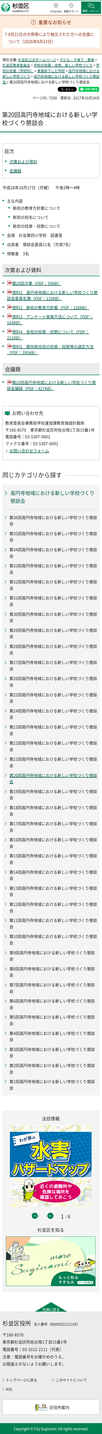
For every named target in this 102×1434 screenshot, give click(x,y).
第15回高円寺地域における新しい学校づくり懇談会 (53, 859)
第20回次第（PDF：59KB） (36, 283)
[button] (55, 8)
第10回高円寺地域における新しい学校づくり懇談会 (53, 939)
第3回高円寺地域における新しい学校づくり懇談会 (52, 1052)
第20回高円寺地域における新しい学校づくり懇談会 (53, 778)
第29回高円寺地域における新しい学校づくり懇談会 (53, 633)
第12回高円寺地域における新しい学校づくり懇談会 (53, 907)
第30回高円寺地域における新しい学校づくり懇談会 (53, 617)
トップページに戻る (21, 1379)
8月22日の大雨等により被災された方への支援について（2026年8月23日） (51, 37)
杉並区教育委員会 (16, 65)
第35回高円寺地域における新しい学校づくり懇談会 (53, 536)
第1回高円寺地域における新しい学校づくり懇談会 (52, 1084)
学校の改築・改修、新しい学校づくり (63, 65)
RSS (9, 1389)
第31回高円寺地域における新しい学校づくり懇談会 (53, 601)
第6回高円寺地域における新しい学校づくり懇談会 (52, 1004)
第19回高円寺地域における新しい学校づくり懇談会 (53, 794)
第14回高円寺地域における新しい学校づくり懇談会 (53, 875)
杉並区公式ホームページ (37, 59)
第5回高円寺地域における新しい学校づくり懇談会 (52, 1020)
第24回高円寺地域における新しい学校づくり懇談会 (53, 714)
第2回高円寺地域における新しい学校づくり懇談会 (52, 1068)
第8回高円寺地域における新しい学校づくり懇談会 (52, 972)
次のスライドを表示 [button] (50, 1216)
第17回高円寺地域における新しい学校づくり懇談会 (53, 826)
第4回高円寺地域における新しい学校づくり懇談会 (52, 1036)
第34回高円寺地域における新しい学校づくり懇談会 (53, 552)
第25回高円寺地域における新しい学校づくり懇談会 (53, 698)
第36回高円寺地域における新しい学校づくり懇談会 (53, 520)
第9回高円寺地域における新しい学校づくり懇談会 (52, 956)
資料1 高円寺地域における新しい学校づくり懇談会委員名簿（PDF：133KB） (52, 295)
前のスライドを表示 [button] (35, 1216)
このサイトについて (71, 1379)
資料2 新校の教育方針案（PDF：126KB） (50, 307)
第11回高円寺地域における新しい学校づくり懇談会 (53, 923)
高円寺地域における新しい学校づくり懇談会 (52, 496)
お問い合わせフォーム (29, 451)
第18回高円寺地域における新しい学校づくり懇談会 (53, 810)
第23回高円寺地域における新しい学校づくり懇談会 (53, 730)
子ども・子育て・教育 (77, 59)
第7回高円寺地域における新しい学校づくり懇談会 (52, 988)
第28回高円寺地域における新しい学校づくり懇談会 (53, 649)
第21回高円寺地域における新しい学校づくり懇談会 (53, 762)
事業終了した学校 (51, 70)
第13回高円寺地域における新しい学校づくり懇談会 (53, 891)
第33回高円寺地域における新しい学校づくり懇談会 (53, 569)
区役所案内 (59, 1407)
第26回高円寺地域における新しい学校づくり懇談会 (53, 681)
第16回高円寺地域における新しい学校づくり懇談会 (53, 843)
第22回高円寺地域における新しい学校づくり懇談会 (53, 746)
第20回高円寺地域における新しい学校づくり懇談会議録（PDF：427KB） (51, 385)
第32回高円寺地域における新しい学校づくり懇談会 (53, 585)
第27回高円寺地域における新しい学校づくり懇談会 (53, 665)
